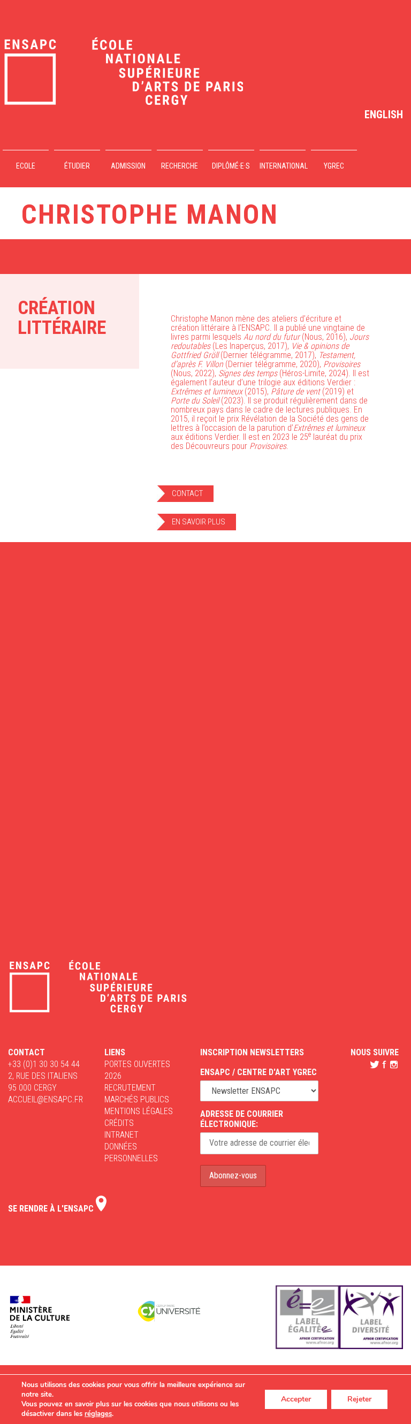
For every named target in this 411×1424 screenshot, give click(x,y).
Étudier (77, 166)
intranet (121, 1135)
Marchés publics (136, 1099)
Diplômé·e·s (231, 166)
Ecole (25, 166)
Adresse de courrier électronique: (241, 1119)
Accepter (296, 1399)
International (283, 166)
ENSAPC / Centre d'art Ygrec (258, 1072)
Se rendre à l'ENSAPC (52, 1209)
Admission (128, 166)
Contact (187, 493)
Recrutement (130, 1088)
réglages (98, 1414)
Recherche (179, 166)
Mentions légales (138, 1111)
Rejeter (359, 1399)
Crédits (119, 1123)
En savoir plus (198, 522)
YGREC (334, 166)
